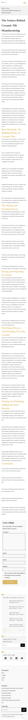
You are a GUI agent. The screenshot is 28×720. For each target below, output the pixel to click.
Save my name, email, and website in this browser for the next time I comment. (15, 575)
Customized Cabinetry (6, 693)
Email (5, 560)
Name (5, 553)
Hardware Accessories (6, 697)
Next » (23, 631)
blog (7, 8)
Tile (2, 702)
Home (3, 8)
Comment (6, 532)
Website (5, 566)
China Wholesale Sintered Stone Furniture (11, 700)
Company (4, 675)
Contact (3, 677)
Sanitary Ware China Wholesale (8, 690)
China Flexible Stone (6, 695)
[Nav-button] (24, 3)
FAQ (3, 680)
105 (20, 630)
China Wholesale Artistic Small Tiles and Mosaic (12, 688)
